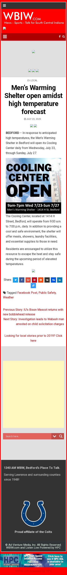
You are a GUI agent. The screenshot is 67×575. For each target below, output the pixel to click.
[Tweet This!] (15, 280)
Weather (8, 297)
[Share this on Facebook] (21, 280)
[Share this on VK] (47, 280)
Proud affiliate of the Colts (33, 532)
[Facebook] (59, 36)
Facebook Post (27, 292)
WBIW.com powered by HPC (33, 571)
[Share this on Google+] (28, 280)
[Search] (63, 36)
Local (34, 80)
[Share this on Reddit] (40, 280)
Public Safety (47, 292)
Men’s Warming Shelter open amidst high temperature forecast (33, 100)
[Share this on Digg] (53, 280)
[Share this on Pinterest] (34, 280)
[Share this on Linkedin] (59, 280)
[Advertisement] (33, 394)
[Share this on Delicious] (33, 285)
